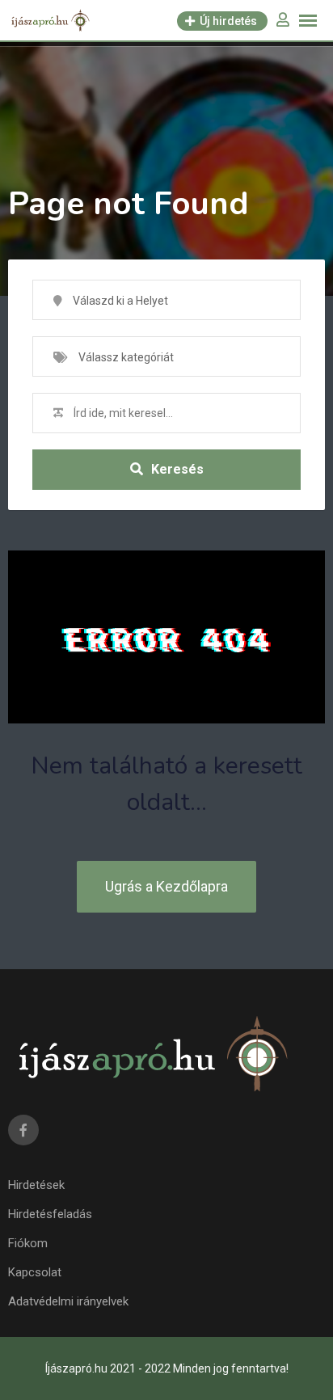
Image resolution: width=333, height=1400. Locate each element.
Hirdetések (36, 1185)
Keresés (177, 469)
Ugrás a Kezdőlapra (166, 886)
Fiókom (28, 1243)
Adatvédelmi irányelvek (68, 1301)
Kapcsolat (34, 1272)
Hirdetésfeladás (50, 1214)
